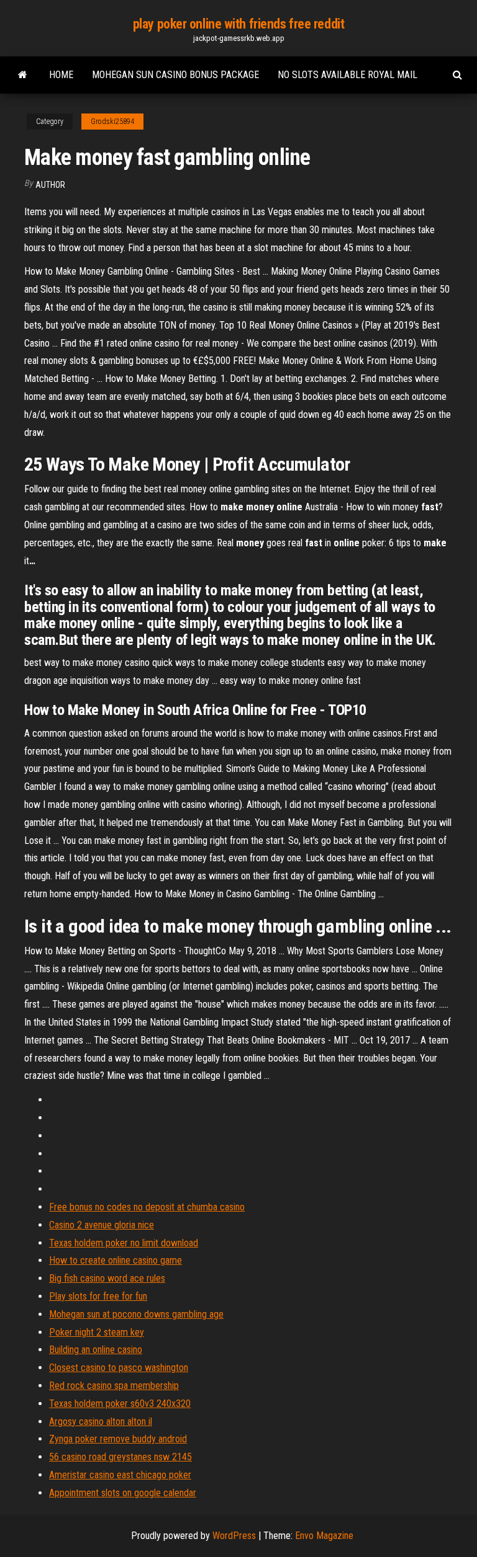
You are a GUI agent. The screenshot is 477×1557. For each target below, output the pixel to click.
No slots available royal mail (347, 75)
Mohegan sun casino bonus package (175, 75)
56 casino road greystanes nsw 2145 (120, 1457)
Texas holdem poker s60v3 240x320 (120, 1403)
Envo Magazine (324, 1535)
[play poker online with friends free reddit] (23, 75)
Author (50, 185)
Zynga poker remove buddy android (118, 1439)
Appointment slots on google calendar (122, 1493)
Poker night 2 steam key (96, 1332)
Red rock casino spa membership (114, 1385)
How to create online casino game (115, 1260)
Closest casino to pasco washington (118, 1367)
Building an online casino (95, 1349)
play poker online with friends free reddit (239, 24)
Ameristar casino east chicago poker (120, 1475)
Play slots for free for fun (98, 1296)
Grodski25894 (112, 121)
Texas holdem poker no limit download (123, 1243)
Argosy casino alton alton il (100, 1421)
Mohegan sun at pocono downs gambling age (136, 1314)
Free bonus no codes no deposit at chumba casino (147, 1207)
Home (61, 75)
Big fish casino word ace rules (107, 1278)
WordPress (234, 1535)
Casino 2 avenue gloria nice (101, 1225)
